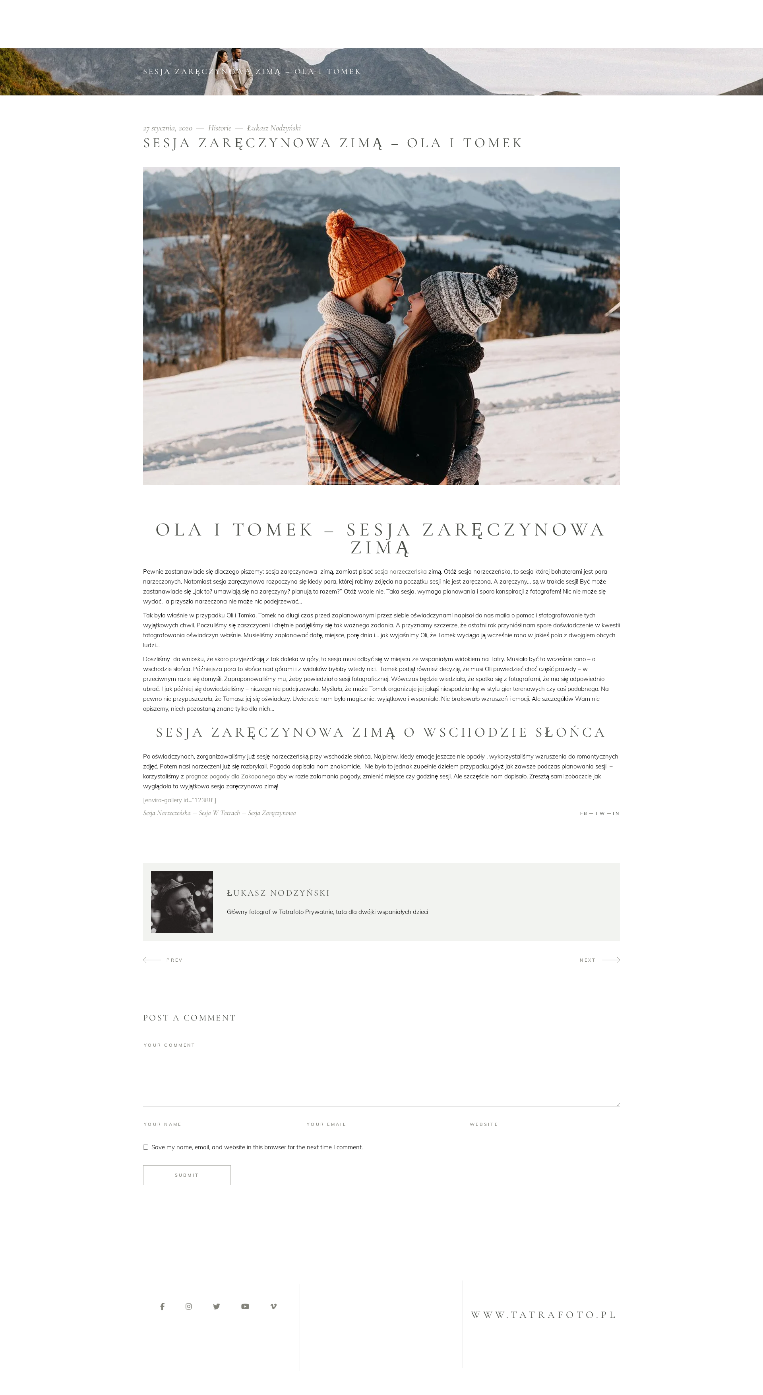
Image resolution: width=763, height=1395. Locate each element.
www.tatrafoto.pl (544, 1315)
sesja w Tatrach (219, 812)
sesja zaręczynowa (272, 812)
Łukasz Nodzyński (274, 127)
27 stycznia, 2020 (168, 127)
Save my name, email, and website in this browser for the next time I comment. (257, 1147)
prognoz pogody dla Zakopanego (230, 776)
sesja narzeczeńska (400, 571)
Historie (219, 127)
